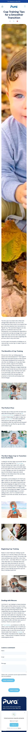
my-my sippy (19, 463)
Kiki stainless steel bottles (12, 414)
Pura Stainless (6, 625)
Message (3, 663)
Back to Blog (14, 690)
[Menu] (24, 6)
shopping (19, 632)
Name (2, 650)
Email (2, 657)
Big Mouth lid (8, 419)
